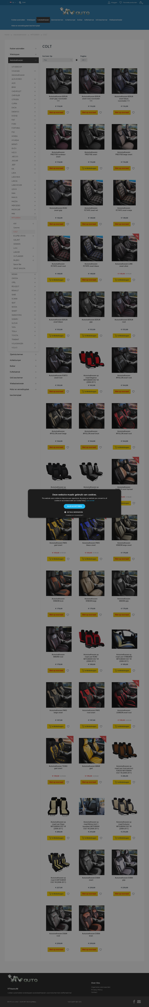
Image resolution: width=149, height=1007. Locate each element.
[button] (74, 512)
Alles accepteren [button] (74, 506)
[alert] (74, 503)
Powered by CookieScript (74, 515)
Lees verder (90, 501)
